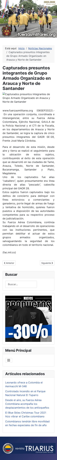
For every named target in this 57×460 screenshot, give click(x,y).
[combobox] (21, 284)
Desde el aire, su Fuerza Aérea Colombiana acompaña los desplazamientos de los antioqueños (27, 403)
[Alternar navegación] (8, 360)
